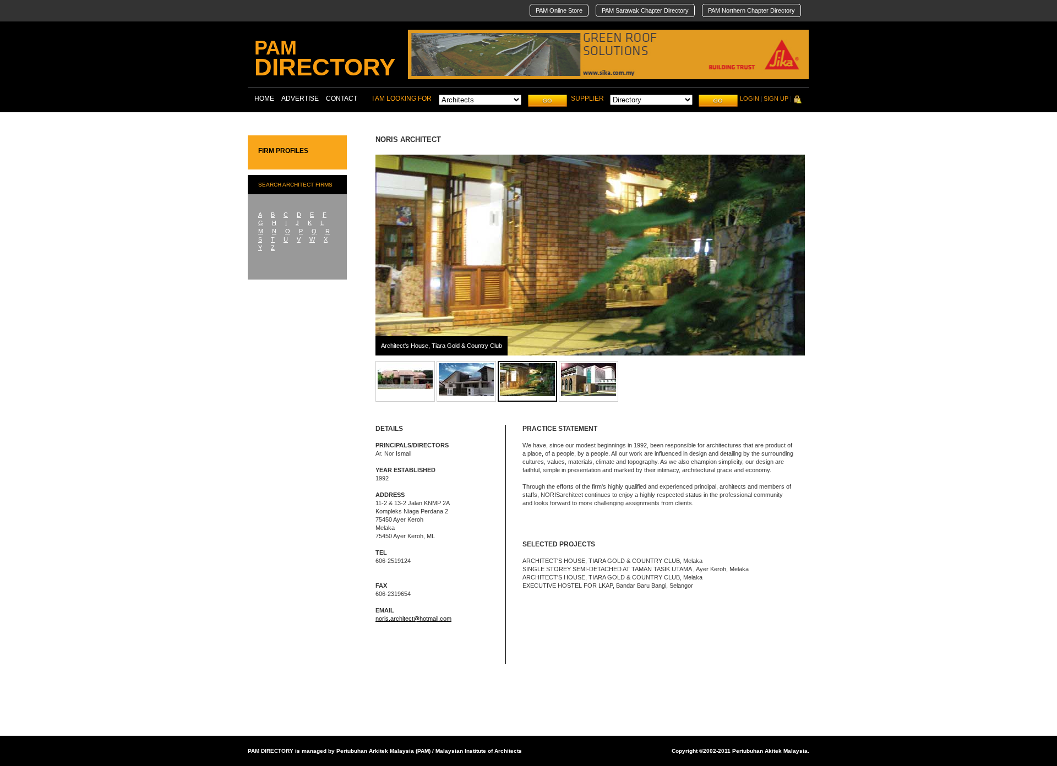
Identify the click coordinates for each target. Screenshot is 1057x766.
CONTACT (341, 98)
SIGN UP (776, 98)
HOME (264, 98)
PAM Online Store (559, 10)
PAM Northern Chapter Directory (751, 10)
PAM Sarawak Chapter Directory (645, 10)
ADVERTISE (300, 98)
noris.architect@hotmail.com (413, 618)
